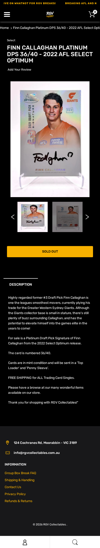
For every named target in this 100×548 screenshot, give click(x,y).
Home (4, 28)
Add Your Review (19, 69)
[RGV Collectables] (50, 14)
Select (11, 40)
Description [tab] (20, 284)
